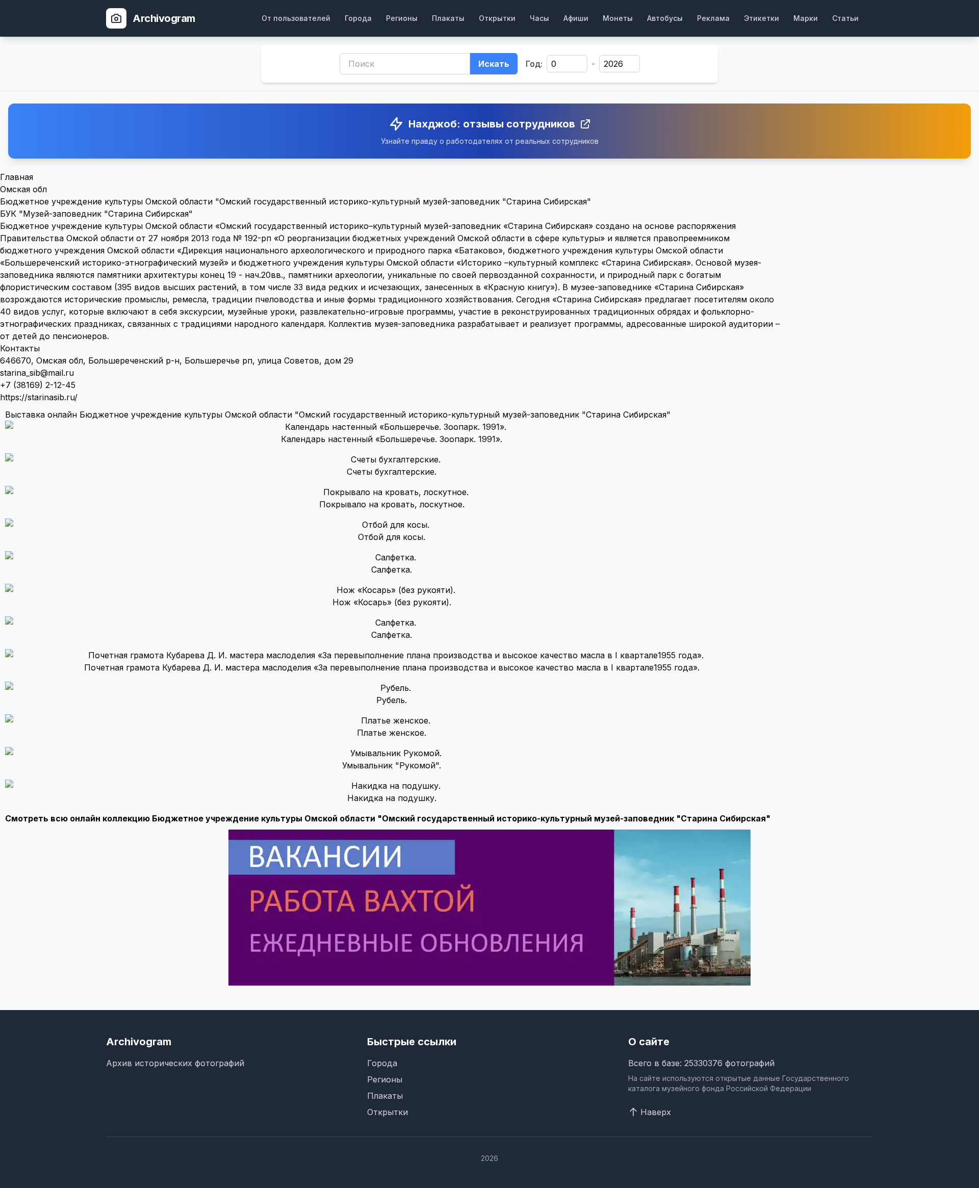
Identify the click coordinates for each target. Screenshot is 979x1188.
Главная (16, 177)
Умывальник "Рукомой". (391, 765)
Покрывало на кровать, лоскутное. (392, 504)
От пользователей (296, 18)
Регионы (402, 18)
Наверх (655, 1112)
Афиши (575, 18)
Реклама (713, 18)
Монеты (618, 18)
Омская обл (23, 189)
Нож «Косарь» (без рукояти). (391, 602)
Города (358, 18)
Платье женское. (391, 733)
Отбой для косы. (391, 537)
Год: (534, 64)
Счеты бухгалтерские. (391, 472)
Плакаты (448, 18)
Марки (805, 18)
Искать (493, 64)
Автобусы (665, 18)
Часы (539, 18)
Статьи (845, 18)
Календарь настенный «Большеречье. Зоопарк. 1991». (391, 439)
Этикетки (761, 18)
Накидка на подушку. (391, 798)
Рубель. (391, 700)
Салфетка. (391, 569)
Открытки (497, 18)
